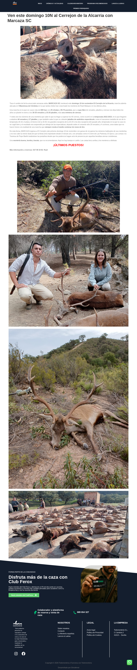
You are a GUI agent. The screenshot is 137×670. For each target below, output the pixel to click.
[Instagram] (16, 653)
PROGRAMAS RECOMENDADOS (97, 3)
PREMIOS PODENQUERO (81, 8)
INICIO (40, 3)
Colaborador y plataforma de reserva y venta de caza (51, 612)
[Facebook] (23, 653)
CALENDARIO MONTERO (75, 3)
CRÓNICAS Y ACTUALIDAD (54, 3)
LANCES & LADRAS (118, 3)
